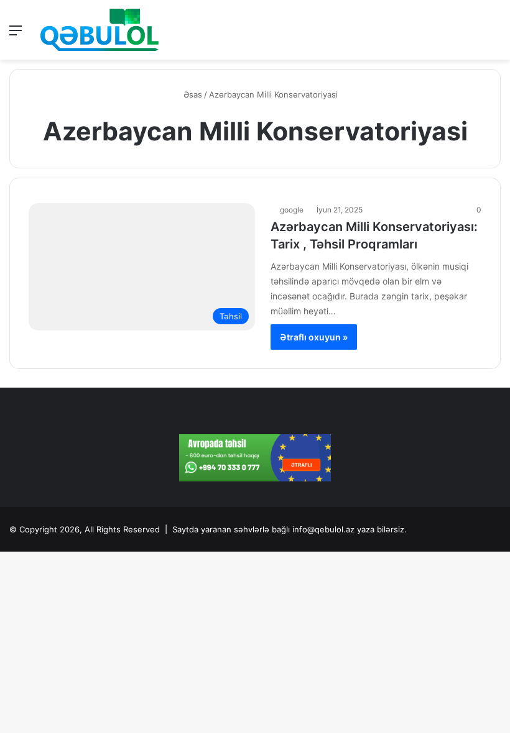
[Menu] (15, 34)
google (292, 209)
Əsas (191, 94)
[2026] (99, 30)
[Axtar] (494, 34)
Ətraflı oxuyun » (314, 337)
